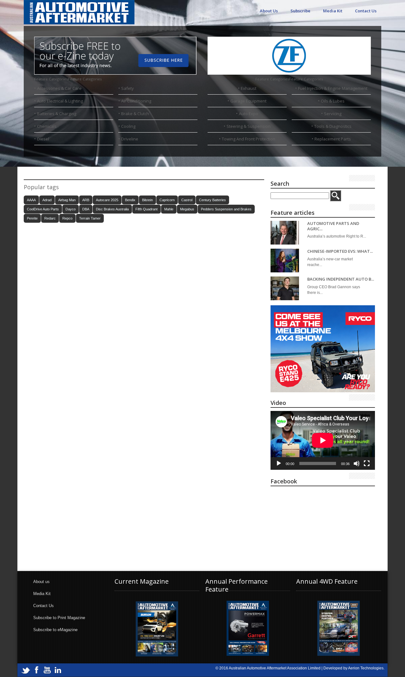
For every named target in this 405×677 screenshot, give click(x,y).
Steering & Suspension (249, 126)
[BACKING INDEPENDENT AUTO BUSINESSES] (285, 288)
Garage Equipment (248, 101)
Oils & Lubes (333, 101)
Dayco (70, 209)
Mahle (168, 209)
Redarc (50, 218)
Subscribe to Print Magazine (59, 617)
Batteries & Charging (56, 113)
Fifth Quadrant (146, 209)
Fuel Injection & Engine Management (332, 88)
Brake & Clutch (135, 113)
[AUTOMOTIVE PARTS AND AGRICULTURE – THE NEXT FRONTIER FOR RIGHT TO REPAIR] (285, 233)
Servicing (332, 113)
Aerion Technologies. (366, 668)
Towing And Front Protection (248, 139)
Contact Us (366, 11)
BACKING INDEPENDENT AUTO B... (340, 279)
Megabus (187, 209)
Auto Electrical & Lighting (60, 101)
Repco (67, 218)
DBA (85, 209)
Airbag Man (67, 200)
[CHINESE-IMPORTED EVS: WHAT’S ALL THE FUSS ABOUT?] (285, 260)
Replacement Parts (333, 139)
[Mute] (356, 463)
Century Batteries (212, 200)
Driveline (129, 139)
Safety (127, 88)
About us (41, 581)
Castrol (186, 200)
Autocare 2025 (107, 200)
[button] (68, 79)
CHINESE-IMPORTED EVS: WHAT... (340, 251)
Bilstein (147, 200)
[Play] (279, 463)
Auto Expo (248, 113)
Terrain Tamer (90, 218)
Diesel (43, 139)
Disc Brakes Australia (112, 209)
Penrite (32, 218)
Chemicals (47, 126)
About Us (269, 11)
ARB (85, 200)
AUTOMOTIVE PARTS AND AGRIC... (333, 226)
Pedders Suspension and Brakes (226, 209)
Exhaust (248, 88)
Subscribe (300, 11)
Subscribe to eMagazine (55, 629)
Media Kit (332, 11)
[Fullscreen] (367, 463)
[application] (323, 440)
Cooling (128, 126)
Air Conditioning (136, 101)
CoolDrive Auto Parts (43, 209)
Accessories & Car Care (59, 88)
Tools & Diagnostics (333, 126)
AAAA (31, 200)
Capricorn (167, 200)
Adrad (47, 200)
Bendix (130, 200)
